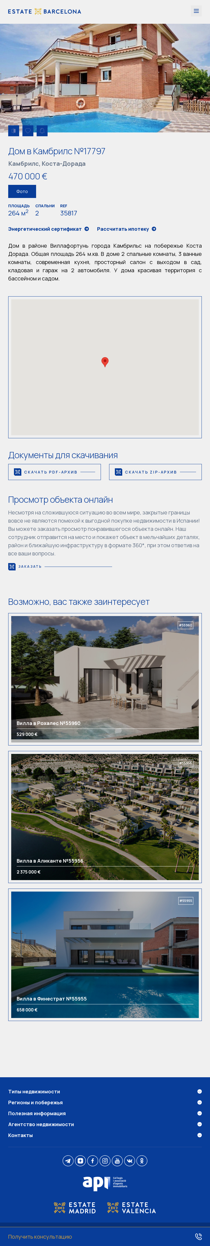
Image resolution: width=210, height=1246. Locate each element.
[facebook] (92, 1161)
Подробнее (35, 679)
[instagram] (105, 1161)
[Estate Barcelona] (44, 12)
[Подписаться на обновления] (42, 130)
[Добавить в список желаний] (27, 130)
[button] (105, 362)
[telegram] (68, 1161)
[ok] (141, 1161)
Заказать (30, 566)
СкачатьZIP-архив (151, 472)
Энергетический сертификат (45, 228)
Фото (22, 191)
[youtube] (117, 1161)
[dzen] (80, 1161)
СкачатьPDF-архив (51, 472)
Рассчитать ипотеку (123, 228)
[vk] (129, 1161)
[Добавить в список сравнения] (13, 130)
